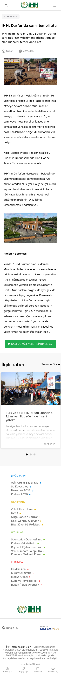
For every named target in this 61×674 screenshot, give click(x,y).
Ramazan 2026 (21, 490)
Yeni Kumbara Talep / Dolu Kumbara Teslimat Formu (27, 552)
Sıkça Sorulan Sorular (24, 516)
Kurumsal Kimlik (21, 573)
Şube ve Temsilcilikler (24, 580)
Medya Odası (19, 576)
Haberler (12, 16)
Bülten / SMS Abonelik (25, 584)
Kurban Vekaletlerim (23, 543)
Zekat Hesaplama (22, 509)
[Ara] (6, 5)
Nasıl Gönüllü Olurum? (25, 520)
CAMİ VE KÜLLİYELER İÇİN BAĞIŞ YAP (32, 344)
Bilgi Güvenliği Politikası (25, 524)
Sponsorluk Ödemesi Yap (26, 539)
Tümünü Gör (49, 364)
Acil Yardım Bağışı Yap (24, 482)
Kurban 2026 (19, 494)
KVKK (14, 513)
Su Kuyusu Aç (19, 486)
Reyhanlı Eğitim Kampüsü (26, 547)
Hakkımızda (18, 569)
